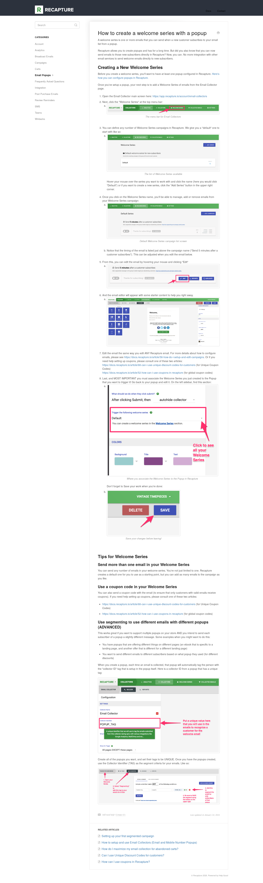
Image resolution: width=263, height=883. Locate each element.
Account (39, 44)
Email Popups (43, 75)
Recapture (197, 875)
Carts (38, 69)
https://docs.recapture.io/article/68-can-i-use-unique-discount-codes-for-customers (148, 365)
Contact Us (120, 814)
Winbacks (40, 119)
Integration (40, 87)
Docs (208, 11)
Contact (221, 11)
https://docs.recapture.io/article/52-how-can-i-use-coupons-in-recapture (142, 372)
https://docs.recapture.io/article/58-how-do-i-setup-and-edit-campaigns (164, 357)
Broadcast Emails (44, 56)
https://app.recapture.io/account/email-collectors (180, 96)
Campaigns (41, 62)
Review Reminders (45, 100)
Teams (38, 112)
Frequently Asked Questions (49, 81)
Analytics (40, 50)
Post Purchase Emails (46, 94)
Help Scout (223, 875)
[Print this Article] (218, 33)
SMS (37, 106)
